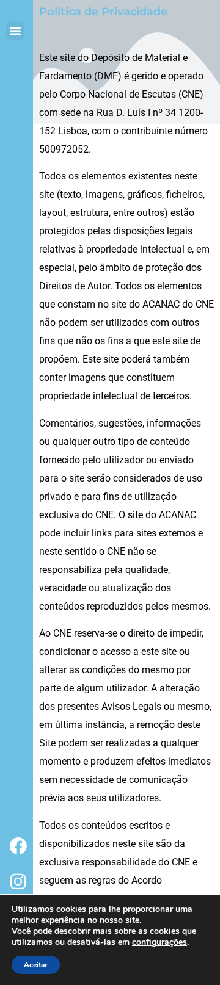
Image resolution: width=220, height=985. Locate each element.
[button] (15, 30)
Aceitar (36, 965)
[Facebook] (17, 846)
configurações (159, 942)
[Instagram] (17, 881)
